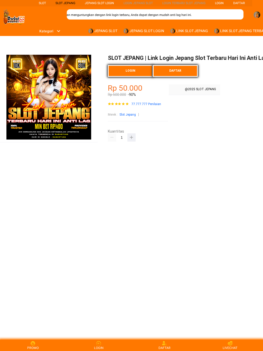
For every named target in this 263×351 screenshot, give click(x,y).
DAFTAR (239, 3)
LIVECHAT (230, 348)
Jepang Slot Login (99, 3)
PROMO (33, 348)
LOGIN (219, 3)
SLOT (42, 3)
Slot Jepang (127, 114)
